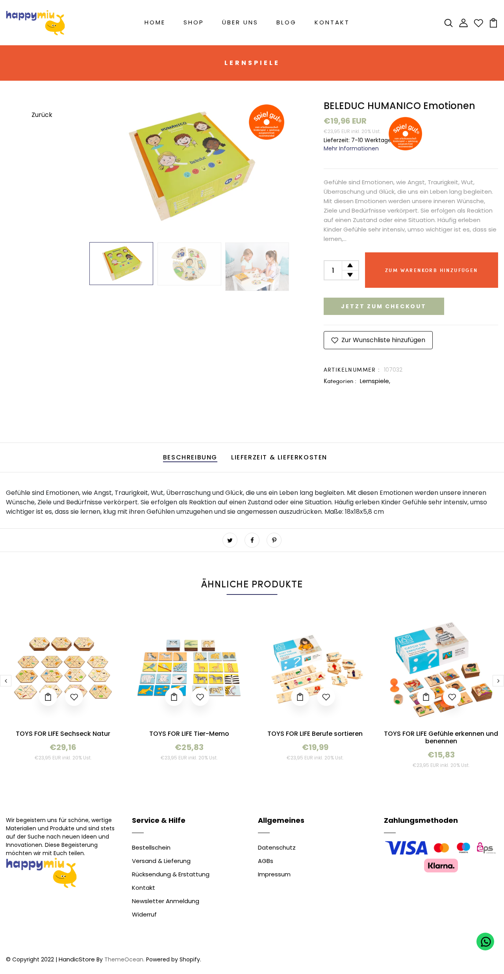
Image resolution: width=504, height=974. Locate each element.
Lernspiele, (375, 381)
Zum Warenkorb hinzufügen (431, 270)
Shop (193, 22)
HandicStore (77, 959)
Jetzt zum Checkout (383, 306)
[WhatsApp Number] (485, 941)
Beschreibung (190, 457)
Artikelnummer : (352, 369)
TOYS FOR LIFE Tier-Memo (189, 733)
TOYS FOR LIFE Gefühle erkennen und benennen (441, 737)
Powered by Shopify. (173, 959)
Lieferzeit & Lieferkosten (279, 457)
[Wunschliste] (478, 22)
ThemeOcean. (124, 959)
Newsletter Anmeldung (165, 901)
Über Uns (240, 22)
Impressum (274, 874)
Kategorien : (340, 381)
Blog (286, 22)
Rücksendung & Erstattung (170, 874)
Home (155, 22)
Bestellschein (151, 847)
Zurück (42, 114)
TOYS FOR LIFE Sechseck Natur (63, 733)
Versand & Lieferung (161, 861)
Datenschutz (277, 847)
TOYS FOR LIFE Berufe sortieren (315, 733)
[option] (189, 166)
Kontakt (332, 22)
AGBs (265, 861)
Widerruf (144, 914)
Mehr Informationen (351, 148)
